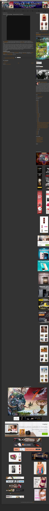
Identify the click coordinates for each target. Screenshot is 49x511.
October (38, 115)
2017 (37, 108)
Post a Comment (5, 61)
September (38, 116)
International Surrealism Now (9, 58)
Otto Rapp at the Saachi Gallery (40, 141)
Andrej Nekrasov (5, 52)
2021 (37, 104)
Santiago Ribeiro (6, 41)
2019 (37, 106)
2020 (37, 105)
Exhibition (6, 58)
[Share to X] (18, 57)
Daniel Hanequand (16, 52)
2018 (37, 107)
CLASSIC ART (44, 362)
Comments (38, 63)
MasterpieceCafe (44, 383)
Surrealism (13, 58)
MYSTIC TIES (15, 462)
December (38, 113)
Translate (41, 67)
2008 (37, 133)
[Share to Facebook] (19, 57)
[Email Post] (15, 57)
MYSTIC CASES (15, 474)
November (38, 114)
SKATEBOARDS (44, 233)
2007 (37, 134)
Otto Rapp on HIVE (39, 140)
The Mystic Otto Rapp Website (40, 137)
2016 (37, 109)
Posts (37, 62)
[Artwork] (27, 415)
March (38, 121)
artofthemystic (40, 475)
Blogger (33, 502)
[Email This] (17, 57)
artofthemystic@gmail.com (40, 96)
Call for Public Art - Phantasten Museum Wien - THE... (42, 124)
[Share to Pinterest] (20, 57)
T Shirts (44, 30)
